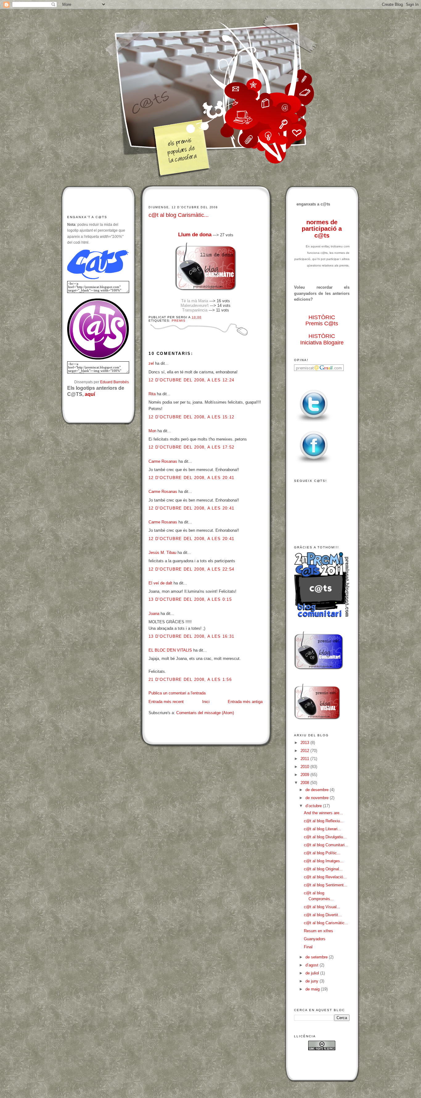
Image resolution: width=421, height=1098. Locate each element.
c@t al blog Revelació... (325, 877)
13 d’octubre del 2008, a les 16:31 (191, 636)
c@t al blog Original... (323, 869)
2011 (305, 758)
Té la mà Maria (194, 301)
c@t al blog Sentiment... (325, 885)
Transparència (194, 310)
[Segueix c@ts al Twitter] (313, 422)
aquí (90, 394)
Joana (154, 613)
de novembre (317, 797)
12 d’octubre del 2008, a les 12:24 (191, 380)
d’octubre (314, 805)
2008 (305, 782)
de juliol (312, 973)
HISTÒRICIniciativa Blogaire (322, 339)
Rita (152, 394)
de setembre (317, 957)
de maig (313, 989)
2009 (305, 774)
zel (151, 363)
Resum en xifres (318, 931)
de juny (312, 981)
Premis (179, 320)
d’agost (312, 965)
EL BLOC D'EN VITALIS (170, 650)
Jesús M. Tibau (162, 552)
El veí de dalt (160, 583)
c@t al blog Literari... (322, 829)
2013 (305, 742)
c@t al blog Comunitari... (326, 845)
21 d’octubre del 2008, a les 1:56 (190, 679)
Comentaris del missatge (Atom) (205, 712)
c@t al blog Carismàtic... (179, 215)
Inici (206, 701)
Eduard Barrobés (114, 382)
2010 (305, 766)
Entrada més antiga (245, 701)
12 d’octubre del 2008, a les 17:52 (191, 447)
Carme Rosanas (163, 461)
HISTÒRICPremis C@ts (321, 320)
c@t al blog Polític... (322, 853)
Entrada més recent (166, 701)
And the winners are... (323, 813)
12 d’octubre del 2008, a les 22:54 (191, 569)
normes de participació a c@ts (322, 229)
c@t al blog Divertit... (323, 915)
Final (308, 947)
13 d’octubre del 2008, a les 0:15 (190, 599)
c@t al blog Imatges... (324, 861)
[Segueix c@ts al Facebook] (313, 464)
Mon (152, 431)
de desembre (317, 789)
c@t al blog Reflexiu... (324, 821)
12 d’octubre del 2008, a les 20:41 (191, 477)
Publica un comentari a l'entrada (177, 693)
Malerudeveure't (195, 305)
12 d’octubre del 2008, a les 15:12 (191, 417)
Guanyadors (314, 939)
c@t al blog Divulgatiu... (325, 837)
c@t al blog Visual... (322, 907)
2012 (305, 750)
